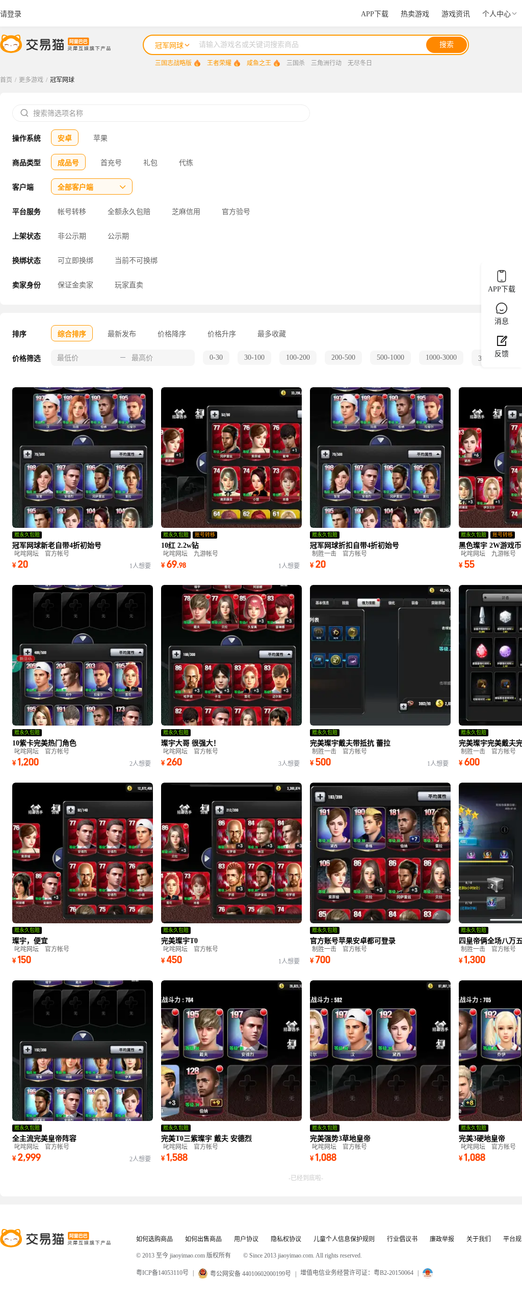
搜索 (446, 44)
